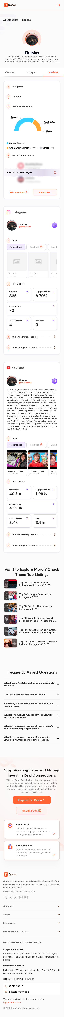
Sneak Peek (29, 810)
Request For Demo (30, 800)
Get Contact (45, 192)
